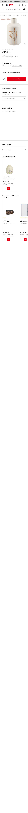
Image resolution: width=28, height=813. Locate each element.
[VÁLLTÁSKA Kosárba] (8, 239)
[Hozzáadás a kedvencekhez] (4, 79)
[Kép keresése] (24, 9)
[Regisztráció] (19, 5)
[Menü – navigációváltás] (2, 5)
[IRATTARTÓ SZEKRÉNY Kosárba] (25, 239)
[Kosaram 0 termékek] (25, 5)
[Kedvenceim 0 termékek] (22, 5)
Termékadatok (6, 150)
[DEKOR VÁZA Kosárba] (8, 188)
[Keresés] (4, 9)
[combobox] (12, 98)
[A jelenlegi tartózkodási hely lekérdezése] (24, 98)
